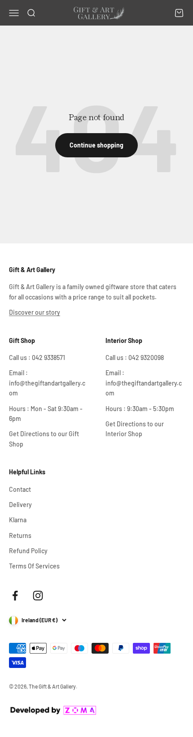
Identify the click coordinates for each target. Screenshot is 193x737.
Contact (20, 489)
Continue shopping (96, 145)
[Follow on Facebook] (15, 596)
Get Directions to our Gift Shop (44, 438)
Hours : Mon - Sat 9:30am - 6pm (46, 413)
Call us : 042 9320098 (134, 357)
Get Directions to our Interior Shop (134, 429)
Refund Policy (28, 551)
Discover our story (34, 312)
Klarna (17, 520)
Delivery (20, 504)
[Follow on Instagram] (38, 596)
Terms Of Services (34, 566)
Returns (20, 535)
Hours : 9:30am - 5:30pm (139, 408)
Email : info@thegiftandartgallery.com (47, 383)
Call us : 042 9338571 (37, 357)
